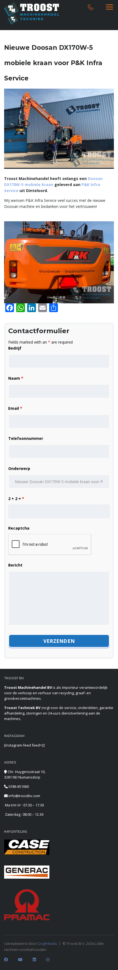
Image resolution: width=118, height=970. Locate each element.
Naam (15, 378)
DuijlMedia (47, 943)
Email (15, 408)
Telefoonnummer (25, 438)
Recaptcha (18, 528)
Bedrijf (14, 348)
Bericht (15, 565)
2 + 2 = (16, 498)
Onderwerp (19, 468)
